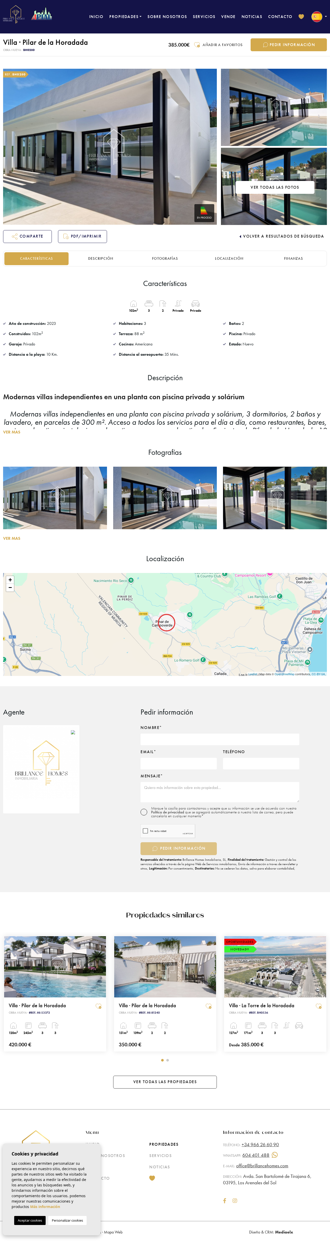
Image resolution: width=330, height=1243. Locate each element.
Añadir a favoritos (223, 44)
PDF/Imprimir (86, 236)
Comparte (31, 236)
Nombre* (151, 727)
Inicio (96, 16)
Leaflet (253, 674)
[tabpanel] (165, 993)
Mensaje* (152, 776)
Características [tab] (36, 258)
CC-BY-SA (318, 674)
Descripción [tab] (100, 258)
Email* (148, 751)
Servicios (204, 16)
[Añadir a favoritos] (99, 1006)
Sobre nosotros (167, 16)
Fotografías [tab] (165, 258)
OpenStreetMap (284, 674)
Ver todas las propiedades (165, 1081)
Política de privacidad (168, 812)
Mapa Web (113, 1232)
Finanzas (293, 258)
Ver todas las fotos (275, 187)
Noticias (252, 16)
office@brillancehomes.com (262, 1165)
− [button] (10, 587)
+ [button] (10, 580)
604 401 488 (255, 1155)
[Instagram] (235, 1201)
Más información (45, 1206)
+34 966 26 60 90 (260, 1144)
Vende (228, 16)
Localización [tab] (229, 258)
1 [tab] (162, 1060)
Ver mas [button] (11, 538)
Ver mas (11, 432)
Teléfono (234, 751)
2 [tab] (167, 1060)
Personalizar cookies (67, 1220)
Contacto (280, 16)
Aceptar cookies (30, 1220)
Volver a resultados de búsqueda (283, 236)
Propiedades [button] (123, 16)
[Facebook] (224, 1201)
